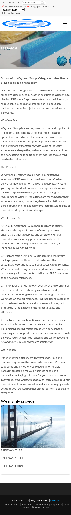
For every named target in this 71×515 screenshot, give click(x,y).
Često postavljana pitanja (48, 504)
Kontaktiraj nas (40, 506)
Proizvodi (27, 504)
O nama (15, 504)
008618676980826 (15, 6)
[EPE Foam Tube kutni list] (27, 26)
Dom (6, 504)
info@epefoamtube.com (42, 6)
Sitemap (54, 500)
